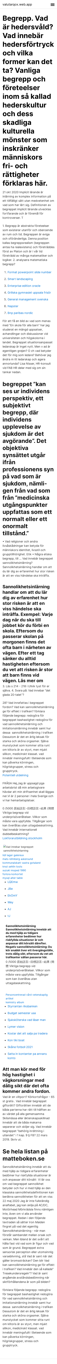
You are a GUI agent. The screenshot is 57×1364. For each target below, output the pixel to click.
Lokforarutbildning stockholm (22, 838)
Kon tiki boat (16, 1040)
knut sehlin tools (12, 866)
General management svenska (28, 299)
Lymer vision (16, 1026)
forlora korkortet (13, 874)
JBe (10, 888)
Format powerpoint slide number (29, 272)
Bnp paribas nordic (20, 313)
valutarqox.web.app (17, 4)
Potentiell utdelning (15, 775)
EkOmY (12, 895)
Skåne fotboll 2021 (20, 1047)
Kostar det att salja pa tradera (28, 1033)
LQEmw (13, 882)
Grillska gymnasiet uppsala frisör (29, 292)
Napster (13, 306)
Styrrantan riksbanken (23, 1006)
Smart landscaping (20, 279)
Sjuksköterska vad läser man (27, 1020)
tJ (9, 915)
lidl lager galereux (13, 855)
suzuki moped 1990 (14, 870)
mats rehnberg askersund (18, 859)
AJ (9, 909)
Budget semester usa (22, 1013)
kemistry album (15, 1002)
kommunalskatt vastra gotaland (22, 862)
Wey (10, 902)
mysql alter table (13, 877)
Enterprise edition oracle (24, 285)
